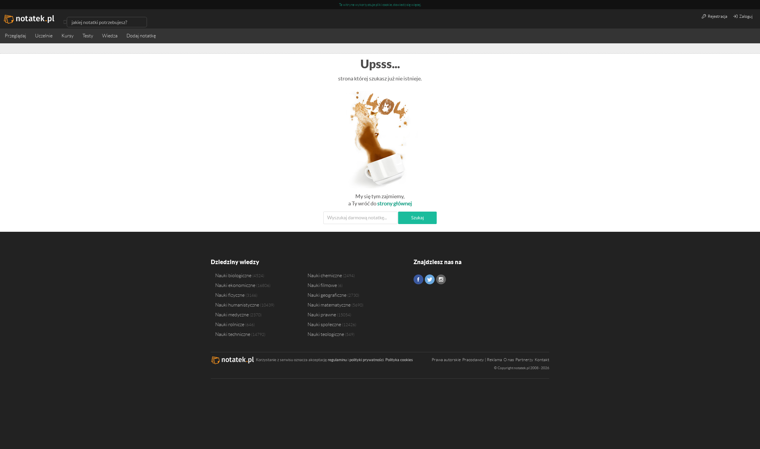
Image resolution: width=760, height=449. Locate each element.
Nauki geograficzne (327, 295)
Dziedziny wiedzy (235, 261)
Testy (88, 35)
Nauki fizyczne (230, 295)
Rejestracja (717, 16)
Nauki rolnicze (229, 324)
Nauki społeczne (324, 324)
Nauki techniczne (232, 334)
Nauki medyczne (232, 314)
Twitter (430, 279)
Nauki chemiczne (325, 275)
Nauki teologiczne (326, 334)
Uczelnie (44, 35)
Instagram (441, 279)
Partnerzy (524, 359)
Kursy (67, 35)
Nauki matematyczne (329, 304)
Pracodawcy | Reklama (482, 359)
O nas (509, 359)
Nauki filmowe (322, 285)
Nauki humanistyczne (237, 304)
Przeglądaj (15, 35)
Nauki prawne (322, 314)
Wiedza (110, 35)
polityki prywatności (366, 360)
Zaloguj (745, 16)
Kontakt (542, 359)
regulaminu (337, 360)
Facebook (418, 279)
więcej (416, 5)
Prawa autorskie (446, 359)
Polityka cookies (399, 360)
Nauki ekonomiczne (235, 285)
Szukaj (417, 217)
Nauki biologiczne (233, 275)
